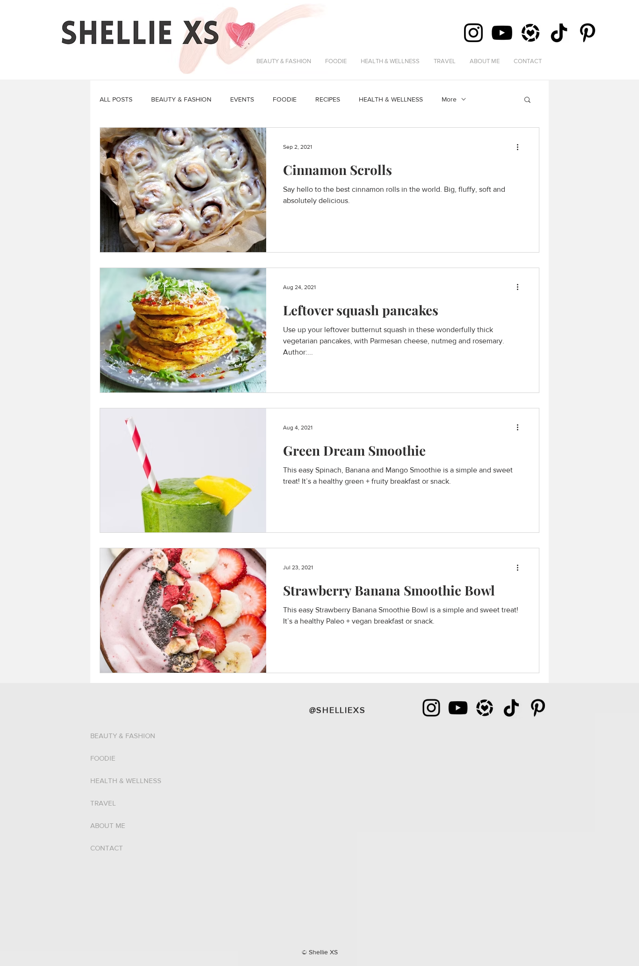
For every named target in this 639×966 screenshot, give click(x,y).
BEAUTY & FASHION (181, 99)
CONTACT (106, 848)
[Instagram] (473, 32)
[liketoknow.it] (530, 32)
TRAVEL (103, 803)
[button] (527, 100)
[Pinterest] (587, 32)
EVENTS (242, 99)
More (449, 99)
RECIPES (327, 99)
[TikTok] (559, 32)
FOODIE (285, 99)
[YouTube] (502, 32)
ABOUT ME (107, 825)
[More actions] (520, 147)
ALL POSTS (116, 99)
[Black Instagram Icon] (431, 707)
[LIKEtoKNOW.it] (484, 707)
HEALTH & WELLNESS (391, 99)
